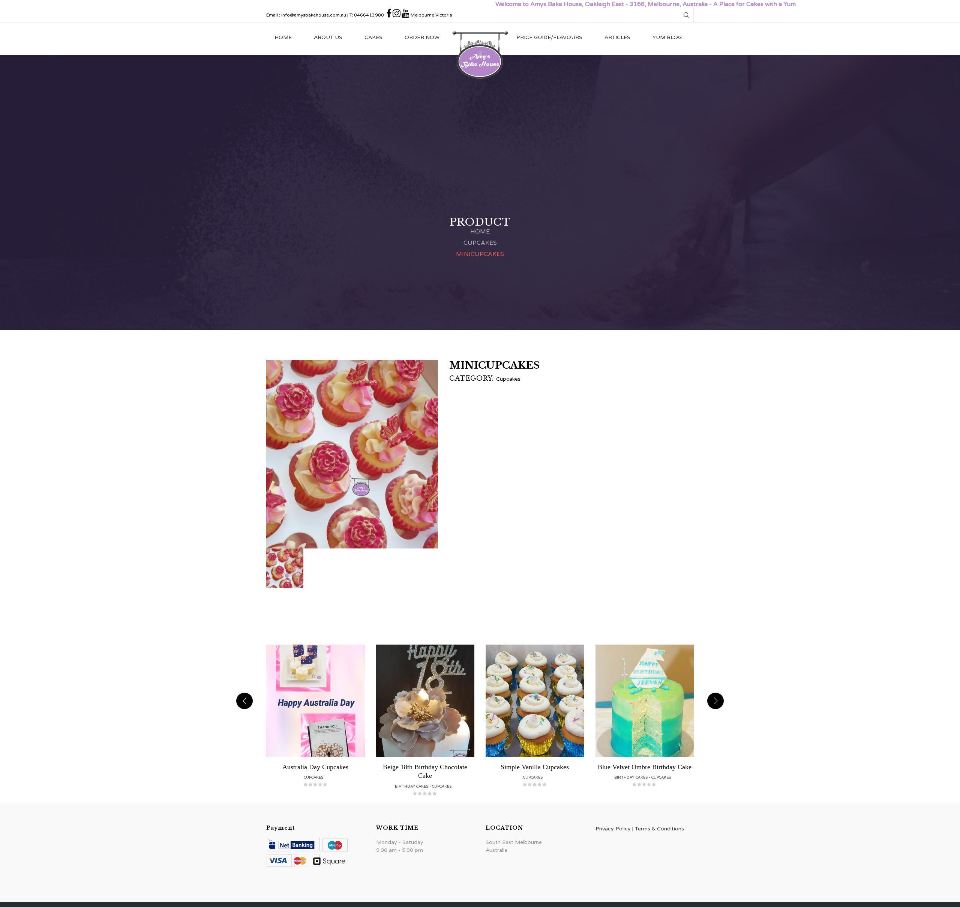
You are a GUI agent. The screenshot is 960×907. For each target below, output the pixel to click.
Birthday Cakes (411, 786)
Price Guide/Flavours (549, 37)
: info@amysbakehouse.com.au (312, 15)
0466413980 (369, 15)
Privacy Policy (613, 829)
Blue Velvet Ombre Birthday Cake (645, 767)
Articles (617, 37)
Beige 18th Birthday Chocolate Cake (425, 771)
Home (283, 37)
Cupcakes (480, 243)
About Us (328, 37)
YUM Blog (667, 37)
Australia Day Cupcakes (315, 767)
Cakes (373, 37)
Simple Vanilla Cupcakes (535, 767)
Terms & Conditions (659, 829)
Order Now (422, 37)
